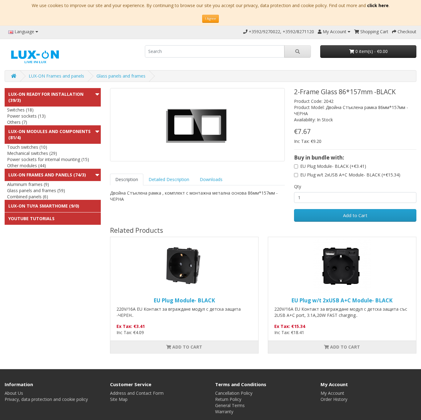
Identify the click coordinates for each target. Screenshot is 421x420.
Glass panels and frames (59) (36, 190)
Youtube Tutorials (31, 218)
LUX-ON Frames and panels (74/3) (47, 175)
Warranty (224, 411)
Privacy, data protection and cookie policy (46, 399)
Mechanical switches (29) (32, 153)
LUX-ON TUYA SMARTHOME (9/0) (43, 206)
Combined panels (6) (27, 197)
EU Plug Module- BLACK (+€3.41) (333, 166)
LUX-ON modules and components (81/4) (49, 134)
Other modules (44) (26, 165)
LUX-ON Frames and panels (56, 76)
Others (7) (17, 122)
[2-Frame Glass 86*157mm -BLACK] (197, 124)
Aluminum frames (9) (28, 184)
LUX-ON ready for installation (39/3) (46, 97)
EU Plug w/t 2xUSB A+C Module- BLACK (342, 300)
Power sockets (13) (26, 116)
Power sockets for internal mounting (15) (48, 159)
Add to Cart (355, 215)
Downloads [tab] (211, 179)
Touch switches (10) (27, 147)
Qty (297, 186)
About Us (14, 393)
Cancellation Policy (233, 393)
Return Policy (228, 399)
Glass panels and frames (120, 76)
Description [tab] (126, 179)
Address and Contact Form (137, 393)
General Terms (230, 405)
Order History (334, 399)
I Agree (210, 18)
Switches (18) (20, 110)
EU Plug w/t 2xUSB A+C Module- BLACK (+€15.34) (350, 175)
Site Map (119, 399)
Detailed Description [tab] (169, 179)
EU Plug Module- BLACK (184, 300)
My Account (332, 393)
